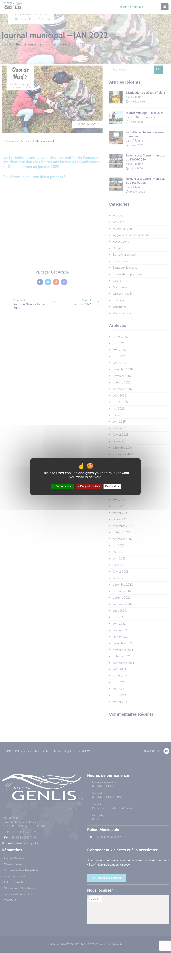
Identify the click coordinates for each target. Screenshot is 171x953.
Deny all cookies (89, 486)
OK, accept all (63, 486)
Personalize (112, 486)
